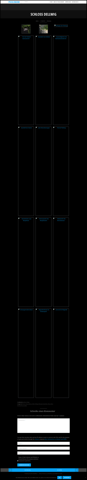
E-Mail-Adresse (22, 448)
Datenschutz (75, 2)
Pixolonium (14, 1)
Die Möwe (59, 470)
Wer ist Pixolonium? (59, 2)
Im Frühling (28, 470)
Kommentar (21, 420)
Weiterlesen (66, 477)
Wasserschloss (50, 404)
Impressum (68, 2)
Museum (30, 404)
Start (51, 2)
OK (59, 477)
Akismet (37, 439)
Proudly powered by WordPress (31, 473)
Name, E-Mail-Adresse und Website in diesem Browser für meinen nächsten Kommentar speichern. (28, 459)
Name (20, 443)
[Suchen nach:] (29, 1)
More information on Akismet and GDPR (55, 439)
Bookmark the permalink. (22, 405)
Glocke (27, 404)
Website (20, 453)
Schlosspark (40, 404)
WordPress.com (51, 473)
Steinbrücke (45, 404)
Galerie (37, 21)
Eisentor (23, 404)
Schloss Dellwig (26, 402)
